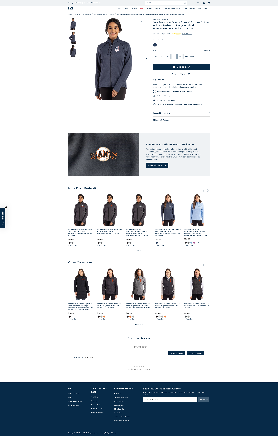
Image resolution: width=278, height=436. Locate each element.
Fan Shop (149, 8)
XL (180, 56)
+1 (198, 243)
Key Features (158, 80)
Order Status (118, 401)
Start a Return (119, 405)
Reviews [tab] (77, 358)
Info (70, 388)
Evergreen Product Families (172, 8)
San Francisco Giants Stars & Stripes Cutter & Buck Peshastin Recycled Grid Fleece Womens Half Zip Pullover (168, 232)
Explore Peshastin (157, 165)
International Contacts (121, 421)
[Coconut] (159, 316)
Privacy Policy (105, 433)
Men (119, 8)
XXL (186, 56)
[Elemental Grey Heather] (72, 242)
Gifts (199, 8)
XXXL (192, 56)
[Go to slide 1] (138, 250)
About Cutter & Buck (99, 390)
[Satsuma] (104, 316)
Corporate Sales (97, 409)
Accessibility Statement (122, 417)
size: (154, 50)
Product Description (161, 113)
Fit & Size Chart (119, 409)
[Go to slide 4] (142, 324)
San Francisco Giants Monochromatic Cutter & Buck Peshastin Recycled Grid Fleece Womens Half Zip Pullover (195, 232)
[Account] (204, 2)
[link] (70, 243)
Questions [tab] (89, 358)
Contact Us (118, 413)
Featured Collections (189, 8)
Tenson (206, 8)
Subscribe (203, 399)
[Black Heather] (69, 242)
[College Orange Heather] (130, 316)
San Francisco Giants (100, 14)
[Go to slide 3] (140, 324)
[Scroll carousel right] (147, 59)
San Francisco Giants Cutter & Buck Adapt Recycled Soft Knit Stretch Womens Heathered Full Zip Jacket (138, 305)
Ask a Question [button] (178, 353)
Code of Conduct (97, 412)
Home (70, 14)
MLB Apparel (87, 14)
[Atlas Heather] (191, 242)
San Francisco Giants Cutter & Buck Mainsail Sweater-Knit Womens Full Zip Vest (196, 305)
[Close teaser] (6, 207)
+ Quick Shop (72, 245)
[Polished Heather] (133, 316)
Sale (141, 8)
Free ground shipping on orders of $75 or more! (84, 3)
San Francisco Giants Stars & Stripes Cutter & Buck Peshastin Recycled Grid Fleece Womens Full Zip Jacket (150, 14)
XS (156, 56)
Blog (69, 397)
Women (126, 8)
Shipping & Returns (161, 120)
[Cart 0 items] (209, 3)
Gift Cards (117, 393)
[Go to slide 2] (140, 250)
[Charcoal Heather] (185, 316)
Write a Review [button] (187, 34)
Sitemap (113, 433)
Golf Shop (158, 8)
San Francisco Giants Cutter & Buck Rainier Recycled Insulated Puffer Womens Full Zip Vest (167, 305)
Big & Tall (134, 8)
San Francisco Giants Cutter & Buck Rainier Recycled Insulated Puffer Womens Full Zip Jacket (109, 305)
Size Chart (206, 50)
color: (159, 40)
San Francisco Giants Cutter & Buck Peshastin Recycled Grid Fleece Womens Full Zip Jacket (109, 231)
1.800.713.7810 (73, 393)
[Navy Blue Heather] (156, 242)
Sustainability (95, 405)
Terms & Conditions (75, 401)
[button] (2, 218)
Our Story (94, 397)
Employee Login (73, 405)
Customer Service (123, 388)
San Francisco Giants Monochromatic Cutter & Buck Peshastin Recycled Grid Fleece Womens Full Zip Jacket (137, 232)
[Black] (69, 316)
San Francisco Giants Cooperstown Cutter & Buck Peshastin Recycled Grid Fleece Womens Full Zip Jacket (80, 232)
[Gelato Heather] (194, 242)
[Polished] (101, 316)
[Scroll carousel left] (80, 59)
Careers (94, 401)
